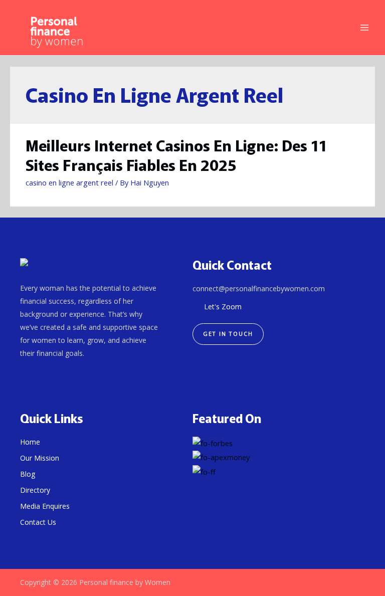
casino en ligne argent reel (69, 182)
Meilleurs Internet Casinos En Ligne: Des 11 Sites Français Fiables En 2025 (176, 154)
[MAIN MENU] (364, 27)
